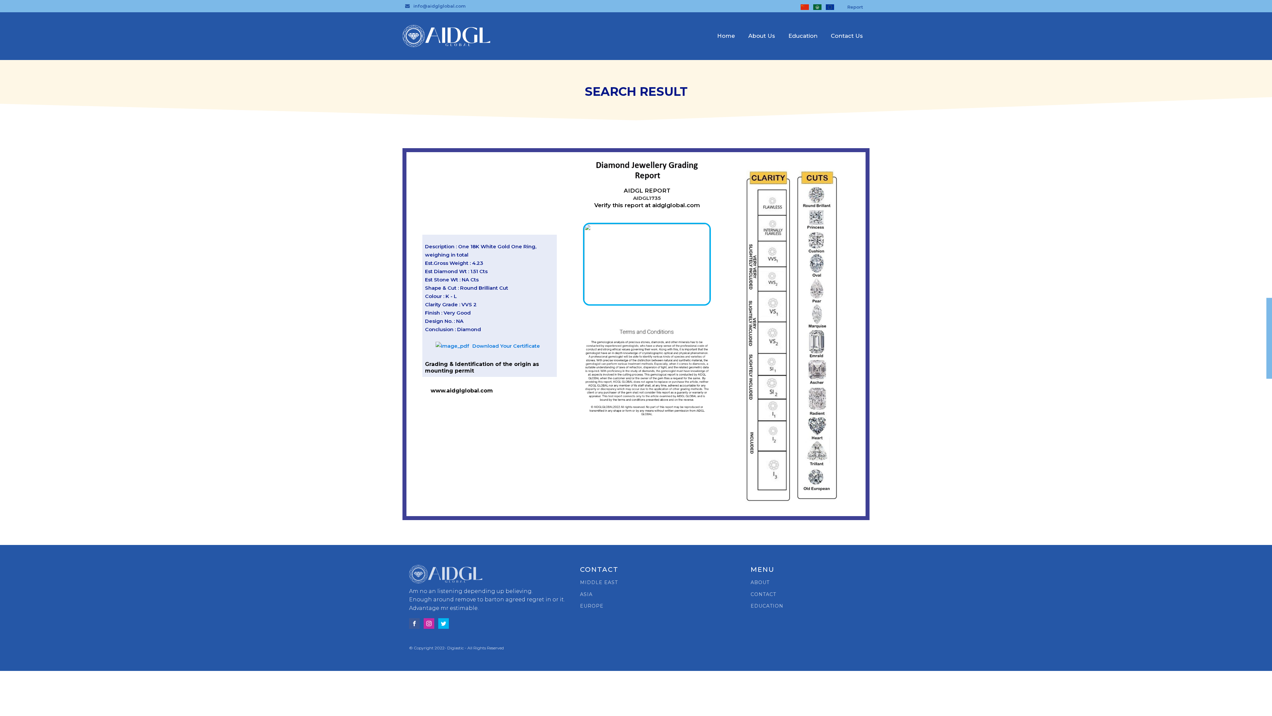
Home (726, 35)
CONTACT (763, 594)
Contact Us (847, 35)
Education (803, 35)
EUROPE (592, 606)
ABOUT (760, 582)
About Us (761, 35)
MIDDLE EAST (599, 582)
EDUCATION (767, 606)
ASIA (586, 594)
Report (855, 7)
